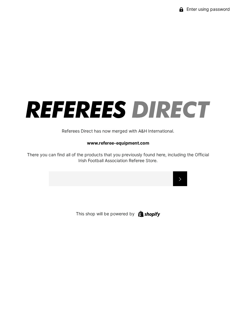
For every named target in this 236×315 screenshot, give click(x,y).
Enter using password (207, 9)
